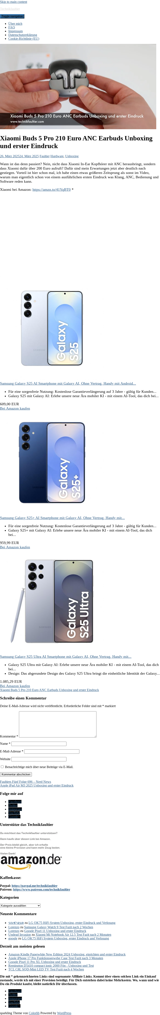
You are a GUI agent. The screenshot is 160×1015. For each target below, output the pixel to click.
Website (5, 759)
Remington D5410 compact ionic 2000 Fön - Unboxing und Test (51, 965)
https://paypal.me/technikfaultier (35, 885)
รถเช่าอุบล (16, 923)
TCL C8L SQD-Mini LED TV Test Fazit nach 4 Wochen (46, 969)
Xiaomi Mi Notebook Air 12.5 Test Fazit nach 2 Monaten (73, 934)
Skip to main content (13, 2)
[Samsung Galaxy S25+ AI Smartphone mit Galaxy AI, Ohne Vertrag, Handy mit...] (52, 513)
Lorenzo (13, 927)
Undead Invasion (19, 934)
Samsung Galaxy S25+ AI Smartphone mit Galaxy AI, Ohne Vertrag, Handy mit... (62, 518)
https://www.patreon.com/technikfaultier (41, 889)
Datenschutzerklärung (22, 35)
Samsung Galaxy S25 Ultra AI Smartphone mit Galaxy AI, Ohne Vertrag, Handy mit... (65, 656)
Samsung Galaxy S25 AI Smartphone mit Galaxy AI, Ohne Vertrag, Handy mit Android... (68, 383)
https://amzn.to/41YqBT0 (51, 189)
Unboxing (72, 156)
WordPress (64, 1013)
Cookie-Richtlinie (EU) (23, 38)
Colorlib (34, 1013)
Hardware (57, 156)
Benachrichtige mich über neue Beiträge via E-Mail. (39, 767)
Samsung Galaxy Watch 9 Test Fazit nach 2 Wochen (58, 927)
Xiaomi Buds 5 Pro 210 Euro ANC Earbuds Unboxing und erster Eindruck (49, 690)
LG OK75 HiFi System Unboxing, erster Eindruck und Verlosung (72, 923)
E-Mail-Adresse (11, 751)
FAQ (11, 27)
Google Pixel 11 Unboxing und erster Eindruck (55, 931)
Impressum (15, 31)
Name (5, 743)
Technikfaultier (10, 9)
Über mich (15, 23)
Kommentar (9, 736)
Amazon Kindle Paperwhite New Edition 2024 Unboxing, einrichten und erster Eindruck (67, 954)
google (12, 938)
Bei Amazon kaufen (15, 408)
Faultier (45, 156)
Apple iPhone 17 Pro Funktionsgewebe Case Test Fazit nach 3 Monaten (55, 958)
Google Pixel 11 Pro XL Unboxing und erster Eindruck (44, 962)
